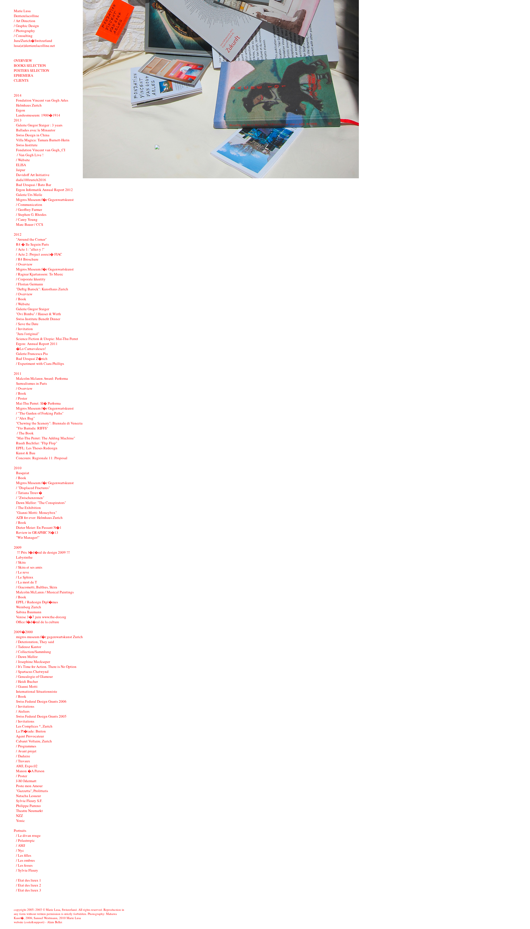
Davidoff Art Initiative (32, 174)
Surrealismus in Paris (31, 383)
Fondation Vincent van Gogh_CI (40, 149)
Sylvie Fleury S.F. (29, 800)
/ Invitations (25, 706)
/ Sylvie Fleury (27, 870)
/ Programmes (26, 746)
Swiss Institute (27, 144)
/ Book (21, 298)
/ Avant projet (26, 750)
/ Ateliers (23, 711)
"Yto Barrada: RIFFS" (32, 428)
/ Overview (24, 264)
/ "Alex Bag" (25, 418)
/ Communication (29, 204)
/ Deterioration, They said (35, 641)
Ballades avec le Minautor (35, 130)
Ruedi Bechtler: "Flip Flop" (36, 442)
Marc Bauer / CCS (29, 224)
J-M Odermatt (26, 780)
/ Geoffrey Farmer (29, 209)
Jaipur (20, 169)
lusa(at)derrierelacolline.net (34, 45)
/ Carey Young (27, 219)
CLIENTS (21, 80)
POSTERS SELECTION (31, 70)
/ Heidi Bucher (27, 681)
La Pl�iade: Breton (31, 731)
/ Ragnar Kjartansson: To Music (39, 274)
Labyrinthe (24, 557)
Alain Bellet (54, 922)
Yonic (20, 820)
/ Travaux (23, 760)
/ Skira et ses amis (29, 567)
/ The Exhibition (28, 507)
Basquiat (22, 472)
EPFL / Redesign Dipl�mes (37, 601)
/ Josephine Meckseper (33, 661)
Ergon (20, 110)
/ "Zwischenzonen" (30, 497)
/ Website (23, 159)
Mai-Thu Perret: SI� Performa (38, 403)
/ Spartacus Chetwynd (32, 671)
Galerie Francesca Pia (32, 353)
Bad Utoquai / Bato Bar (33, 184)
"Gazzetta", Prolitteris (32, 790)
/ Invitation (24, 328)
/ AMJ (20, 845)
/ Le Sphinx (24, 577)
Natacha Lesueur (28, 795)
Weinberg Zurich (28, 606)
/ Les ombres (25, 860)
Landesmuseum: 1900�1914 (38, 115)
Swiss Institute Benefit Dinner (38, 318)
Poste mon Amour (29, 785)
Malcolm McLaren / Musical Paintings (45, 592)
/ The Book (25, 433)
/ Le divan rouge (28, 835)
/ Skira (21, 562)
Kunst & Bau (25, 452)
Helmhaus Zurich (29, 105)
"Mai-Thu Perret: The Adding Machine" (45, 438)
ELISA (21, 164)
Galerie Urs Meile (29, 194)
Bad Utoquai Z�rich (31, 358)
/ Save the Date (27, 323)
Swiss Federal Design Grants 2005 (41, 716)
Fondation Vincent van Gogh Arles (42, 100)
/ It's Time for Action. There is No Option (46, 666)
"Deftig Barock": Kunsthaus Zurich (42, 288)
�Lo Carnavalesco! (31, 348)
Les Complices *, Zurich (34, 726)
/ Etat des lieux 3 (28, 890)
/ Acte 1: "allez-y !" (30, 249)
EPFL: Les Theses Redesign (36, 447)
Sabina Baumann (28, 611)
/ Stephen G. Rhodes (31, 214)
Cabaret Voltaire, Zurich (34, 741)
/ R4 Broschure (27, 259)
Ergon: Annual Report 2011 (37, 343)
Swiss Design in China (32, 134)
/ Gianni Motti (27, 686)
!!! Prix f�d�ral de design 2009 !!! (43, 552)
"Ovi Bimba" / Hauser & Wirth (38, 313)
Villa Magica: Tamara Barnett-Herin (43, 139)
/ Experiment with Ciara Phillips (40, 363)
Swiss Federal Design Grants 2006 (41, 701)
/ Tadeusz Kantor (28, 646)
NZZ (19, 815)
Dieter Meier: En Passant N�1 (39, 527)
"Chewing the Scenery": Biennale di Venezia (49, 423)
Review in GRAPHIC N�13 (37, 532)
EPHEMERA (23, 75)
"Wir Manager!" (27, 537)
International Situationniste (36, 691)
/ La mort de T (26, 582)
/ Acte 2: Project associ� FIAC (39, 254)
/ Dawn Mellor (27, 656)
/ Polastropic (25, 840)
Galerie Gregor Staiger (32, 308)
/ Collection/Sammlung (33, 651)
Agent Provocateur (30, 736)
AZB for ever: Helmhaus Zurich (39, 517)
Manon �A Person (30, 770)
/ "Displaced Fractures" (33, 487)
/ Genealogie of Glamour (34, 676)
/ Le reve (22, 572)
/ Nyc (20, 850)
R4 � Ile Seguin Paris (32, 244)
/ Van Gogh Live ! (29, 154)
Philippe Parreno (28, 805)
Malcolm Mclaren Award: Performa (42, 378)
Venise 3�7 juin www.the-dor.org (41, 616)
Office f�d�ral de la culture (37, 621)
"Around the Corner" (31, 239)
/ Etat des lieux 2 (28, 885)
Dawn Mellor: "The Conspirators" (41, 502)
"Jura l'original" (27, 333)
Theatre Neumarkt (29, 810)
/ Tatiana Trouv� (29, 492)
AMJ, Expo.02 (27, 765)
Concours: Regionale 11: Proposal (41, 457)
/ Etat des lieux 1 (28, 880)
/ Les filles (23, 855)
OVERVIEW (23, 60)
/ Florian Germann (29, 284)
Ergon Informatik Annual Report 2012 (44, 189)
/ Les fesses (24, 865)
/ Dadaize (23, 755)
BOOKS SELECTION (30, 65)
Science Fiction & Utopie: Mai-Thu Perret (47, 338)
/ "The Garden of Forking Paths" (39, 413)
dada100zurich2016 (31, 179)
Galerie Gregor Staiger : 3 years (39, 125)
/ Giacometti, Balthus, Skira (36, 587)
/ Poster (21, 398)
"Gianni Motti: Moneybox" (36, 512)
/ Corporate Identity (31, 279)
